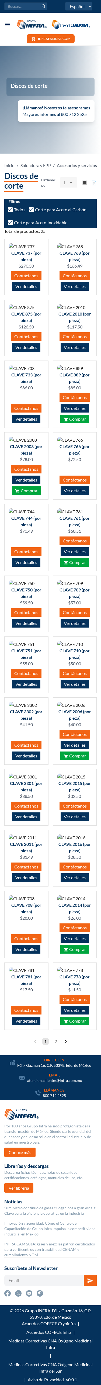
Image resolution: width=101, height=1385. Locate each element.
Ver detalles (26, 286)
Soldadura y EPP (35, 165)
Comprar (77, 418)
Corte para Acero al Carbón (61, 209)
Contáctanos (26, 275)
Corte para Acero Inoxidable (40, 222)
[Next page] (65, 1041)
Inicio (9, 165)
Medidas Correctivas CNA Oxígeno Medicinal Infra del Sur (50, 1367)
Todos (19, 209)
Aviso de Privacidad (46, 1379)
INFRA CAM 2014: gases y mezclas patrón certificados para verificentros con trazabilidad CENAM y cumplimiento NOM (49, 1249)
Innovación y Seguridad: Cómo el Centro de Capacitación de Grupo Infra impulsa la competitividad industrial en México (50, 1228)
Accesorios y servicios (77, 165)
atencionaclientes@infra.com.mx (54, 1080)
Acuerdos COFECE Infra (48, 1332)
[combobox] (68, 182)
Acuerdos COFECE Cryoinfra (49, 1323)
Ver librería (19, 1187)
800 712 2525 (54, 1095)
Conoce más (20, 1152)
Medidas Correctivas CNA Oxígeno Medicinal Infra (50, 1344)
